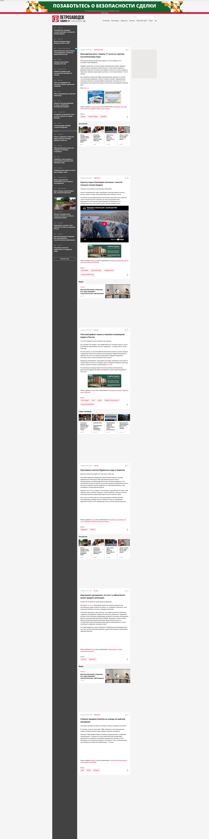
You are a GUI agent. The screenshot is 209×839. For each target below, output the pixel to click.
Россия (96, 330)
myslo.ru (86, 88)
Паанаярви (84, 270)
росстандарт (85, 400)
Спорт (151, 21)
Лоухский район (96, 270)
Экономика (115, 21)
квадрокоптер (108, 270)
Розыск (92, 529)
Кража (83, 116)
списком (109, 364)
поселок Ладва (93, 116)
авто (93, 400)
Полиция (103, 116)
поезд (88, 771)
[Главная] (55, 21)
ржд (82, 771)
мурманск (84, 529)
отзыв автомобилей (87, 404)
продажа (96, 771)
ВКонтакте (92, 659)
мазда (100, 400)
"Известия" (90, 605)
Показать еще (64, 259)
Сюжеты (132, 21)
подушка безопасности (112, 400)
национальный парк (87, 274)
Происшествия (142, 21)
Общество (124, 21)
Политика (106, 21)
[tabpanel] (85, 136)
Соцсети (83, 659)
